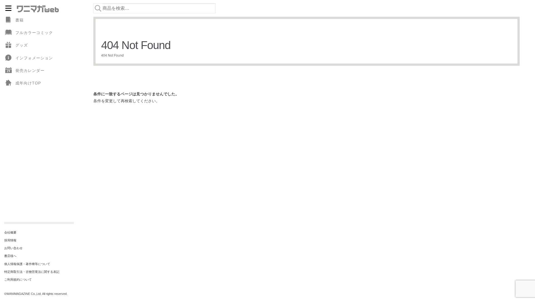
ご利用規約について (18, 279)
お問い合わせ (13, 248)
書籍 (19, 20)
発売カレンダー (30, 70)
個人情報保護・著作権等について (27, 264)
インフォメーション (34, 58)
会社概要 (10, 232)
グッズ (21, 45)
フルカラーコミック (34, 32)
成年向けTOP (28, 83)
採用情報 (10, 240)
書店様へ (10, 256)
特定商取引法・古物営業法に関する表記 (31, 271)
